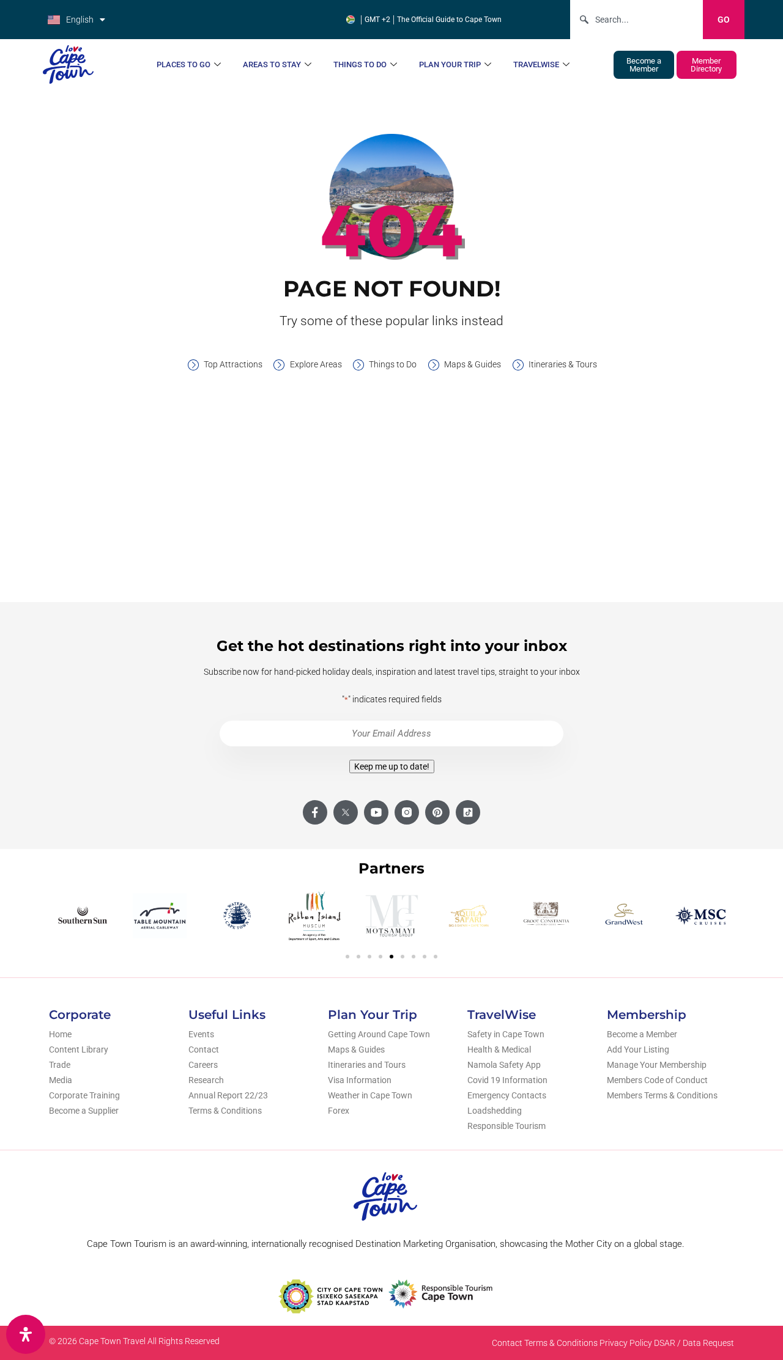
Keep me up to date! (391, 766)
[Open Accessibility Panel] (25, 1334)
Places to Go (183, 64)
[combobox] (636, 19)
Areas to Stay (272, 64)
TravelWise (536, 64)
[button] (347, 956)
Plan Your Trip (450, 64)
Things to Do (360, 64)
